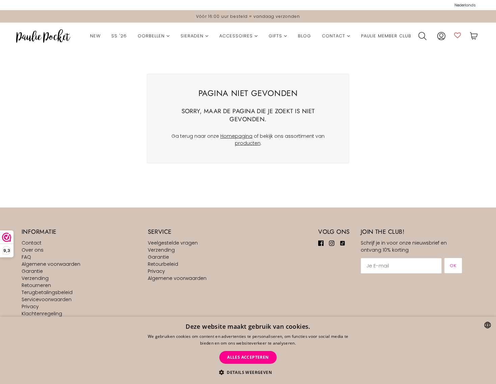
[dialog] (248, 350)
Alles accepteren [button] (248, 357)
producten (247, 143)
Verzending (35, 278)
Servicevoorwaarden (47, 299)
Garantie (32, 271)
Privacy (30, 306)
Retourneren (36, 285)
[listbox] (487, 325)
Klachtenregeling (42, 313)
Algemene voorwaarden (51, 264)
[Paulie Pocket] (43, 36)
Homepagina (236, 136)
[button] (248, 372)
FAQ (26, 257)
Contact (32, 242)
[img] (320, 243)
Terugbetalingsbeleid (47, 292)
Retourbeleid (163, 264)
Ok (453, 265)
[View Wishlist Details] (457, 35)
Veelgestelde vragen (173, 242)
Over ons (33, 250)
